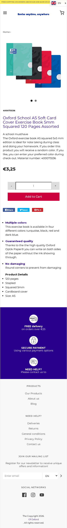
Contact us (33, 444)
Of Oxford (33, 519)
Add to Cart (33, 196)
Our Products (33, 393)
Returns (33, 428)
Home (6, 32)
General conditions (33, 433)
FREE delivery (33, 326)
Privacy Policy (33, 439)
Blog (34, 403)
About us (33, 398)
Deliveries (33, 423)
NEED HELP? (33, 369)
